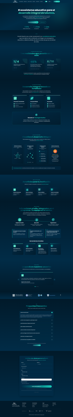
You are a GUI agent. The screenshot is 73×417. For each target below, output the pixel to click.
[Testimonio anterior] (18, 279)
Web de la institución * (24, 381)
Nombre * (22, 362)
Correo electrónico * (24, 366)
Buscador (33, 406)
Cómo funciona (30, 1)
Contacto (41, 1)
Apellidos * (38, 362)
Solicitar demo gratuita (32, 22)
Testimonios (37, 1)
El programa (23, 404)
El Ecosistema (21, 1)
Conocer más (42, 22)
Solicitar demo (54, 404)
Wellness (33, 405)
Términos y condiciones (45, 405)
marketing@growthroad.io (36, 393)
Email (53, 405)
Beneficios (25, 1)
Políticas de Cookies (45, 406)
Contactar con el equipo (36, 345)
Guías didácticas (34, 404)
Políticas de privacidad (45, 404)
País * (22, 370)
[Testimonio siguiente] (54, 279)
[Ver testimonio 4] (37, 286)
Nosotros (34, 1)
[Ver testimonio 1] (35, 286)
